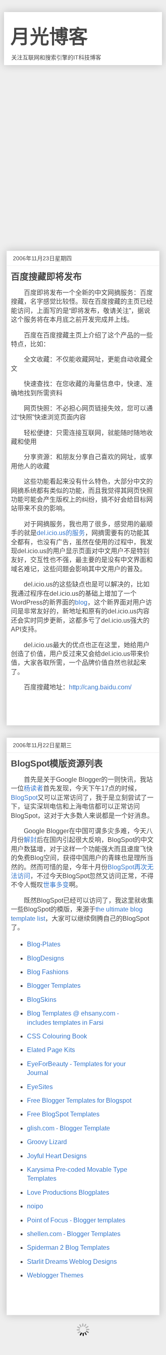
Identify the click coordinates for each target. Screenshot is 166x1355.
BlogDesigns (45, 958)
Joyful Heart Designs (57, 1156)
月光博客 (49, 36)
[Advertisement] (83, 152)
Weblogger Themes (55, 1275)
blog (81, 602)
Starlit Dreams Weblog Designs (72, 1261)
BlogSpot (24, 797)
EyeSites (40, 1086)
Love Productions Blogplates (68, 1192)
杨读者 (33, 788)
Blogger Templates (54, 985)
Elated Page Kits (51, 1049)
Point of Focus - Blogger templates (76, 1220)
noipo (35, 1206)
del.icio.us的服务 (61, 532)
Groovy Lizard (47, 1141)
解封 (30, 839)
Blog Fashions (47, 972)
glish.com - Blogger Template (68, 1128)
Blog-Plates (43, 944)
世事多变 (56, 884)
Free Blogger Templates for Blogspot (79, 1100)
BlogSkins (41, 999)
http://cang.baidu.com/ (100, 687)
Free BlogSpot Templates (63, 1114)
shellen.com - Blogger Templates (73, 1233)
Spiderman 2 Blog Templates (68, 1247)
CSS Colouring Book (57, 1036)
